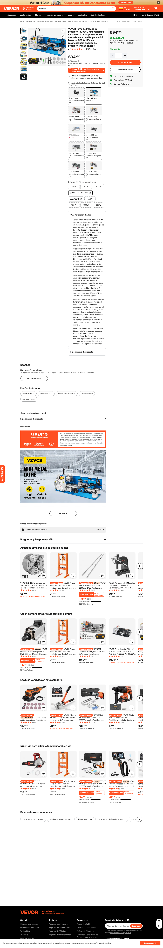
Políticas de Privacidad (85, 931)
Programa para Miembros (58, 924)
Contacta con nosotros (29, 924)
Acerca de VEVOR (83, 924)
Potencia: (72, 182)
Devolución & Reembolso (29, 927)
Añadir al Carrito (125, 69)
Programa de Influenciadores (60, 935)
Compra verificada (87, 394)
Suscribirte (136, 926)
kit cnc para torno (85, 819)
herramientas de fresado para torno (111, 819)
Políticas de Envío (27, 938)
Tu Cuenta (24, 935)
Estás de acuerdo (150, 943)
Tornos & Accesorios (80, 21)
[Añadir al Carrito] (43, 575)
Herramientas (30, 21)
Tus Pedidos (25, 931)
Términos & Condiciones (86, 927)
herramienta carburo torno (33, 819)
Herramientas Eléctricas (45, 21)
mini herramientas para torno (61, 819)
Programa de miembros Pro (59, 927)
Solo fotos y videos (29, 399)
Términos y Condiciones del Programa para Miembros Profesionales (87, 937)
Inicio (22, 21)
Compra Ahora (125, 62)
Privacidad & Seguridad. (104, 943)
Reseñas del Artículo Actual (66, 394)
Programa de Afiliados (57, 931)
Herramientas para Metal (63, 21)
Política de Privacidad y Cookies (120, 933)
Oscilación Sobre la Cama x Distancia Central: (86, 83)
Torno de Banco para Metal (98, 21)
